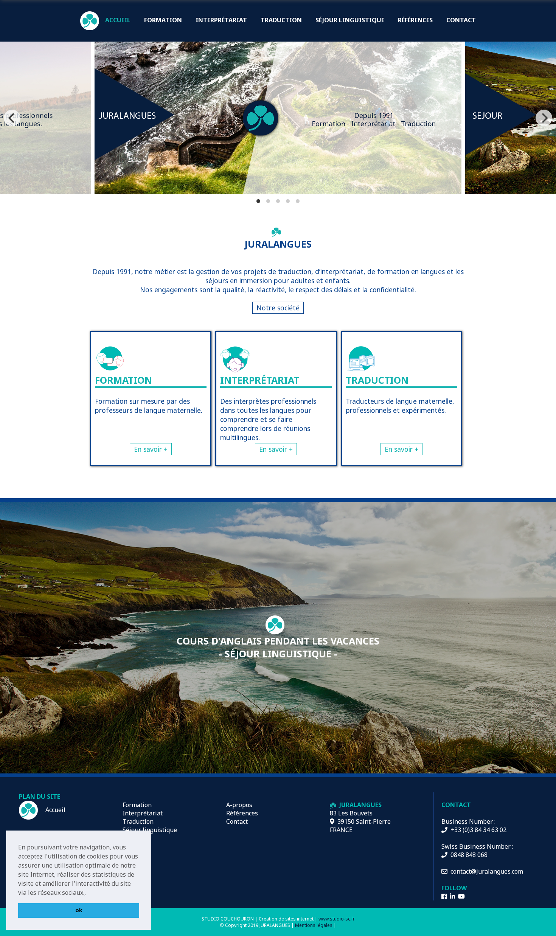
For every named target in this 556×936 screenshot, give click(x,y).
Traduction (138, 821)
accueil (117, 20)
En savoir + (151, 449)
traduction (281, 20)
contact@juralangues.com (485, 871)
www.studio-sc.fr (336, 919)
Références (415, 20)
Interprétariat (143, 813)
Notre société (278, 307)
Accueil (54, 810)
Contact (237, 821)
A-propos (239, 805)
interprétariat (221, 20)
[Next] (544, 118)
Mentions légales (313, 925)
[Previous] (12, 118)
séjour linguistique (349, 20)
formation (163, 20)
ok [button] (78, 910)
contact (461, 20)
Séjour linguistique (150, 830)
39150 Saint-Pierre (362, 821)
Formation (137, 805)
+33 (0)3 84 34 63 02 (476, 830)
